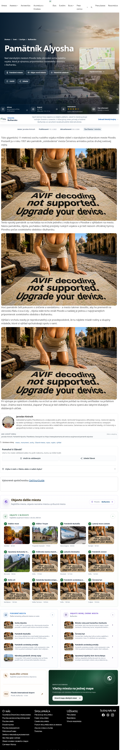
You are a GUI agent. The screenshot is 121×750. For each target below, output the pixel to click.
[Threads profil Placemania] (108, 715)
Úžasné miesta (40, 443)
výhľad (58, 443)
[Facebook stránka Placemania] (103, 715)
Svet (15, 39)
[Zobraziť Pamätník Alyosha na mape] (97, 58)
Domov (7, 39)
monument (25, 443)
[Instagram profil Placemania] (112, 715)
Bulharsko (32, 39)
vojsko (53, 443)
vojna (48, 443)
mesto (17, 443)
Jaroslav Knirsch (29, 129)
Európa (22, 39)
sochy (32, 443)
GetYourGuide (36, 480)
